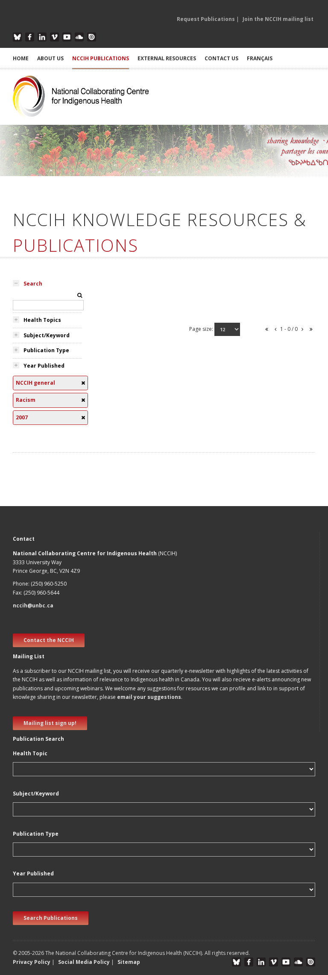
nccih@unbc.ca (33, 605)
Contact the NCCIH (48, 640)
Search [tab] (32, 283)
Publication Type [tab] (46, 350)
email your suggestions (149, 697)
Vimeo (54, 36)
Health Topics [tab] (42, 320)
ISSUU (91, 36)
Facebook (29, 36)
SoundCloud (79, 36)
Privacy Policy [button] (31, 962)
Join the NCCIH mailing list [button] (278, 19)
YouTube (66, 36)
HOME (21, 58)
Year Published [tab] (43, 365)
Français (259, 58)
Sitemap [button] (128, 962)
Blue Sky (17, 36)
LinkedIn (42, 36)
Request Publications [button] (206, 19)
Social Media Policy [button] (84, 962)
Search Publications (50, 918)
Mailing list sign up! (49, 723)
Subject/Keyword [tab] (46, 335)
